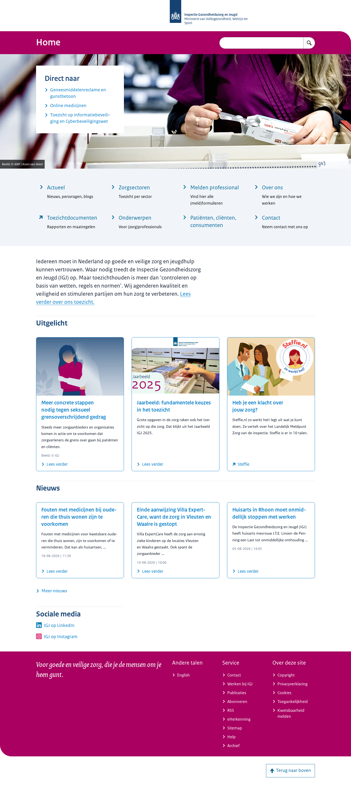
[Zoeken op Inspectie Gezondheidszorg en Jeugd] (309, 43)
